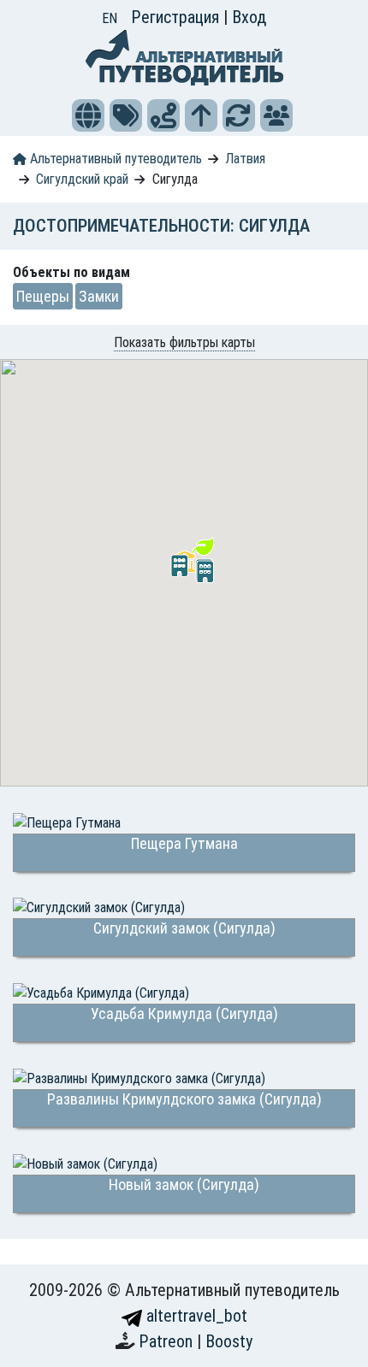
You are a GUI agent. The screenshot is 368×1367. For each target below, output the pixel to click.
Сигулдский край (82, 179)
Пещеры (42, 296)
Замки (99, 296)
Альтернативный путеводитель (114, 158)
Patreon (168, 1341)
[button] (88, 115)
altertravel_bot (194, 1315)
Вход (249, 17)
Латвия (245, 158)
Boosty (228, 1341)
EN (109, 18)
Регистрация (177, 17)
